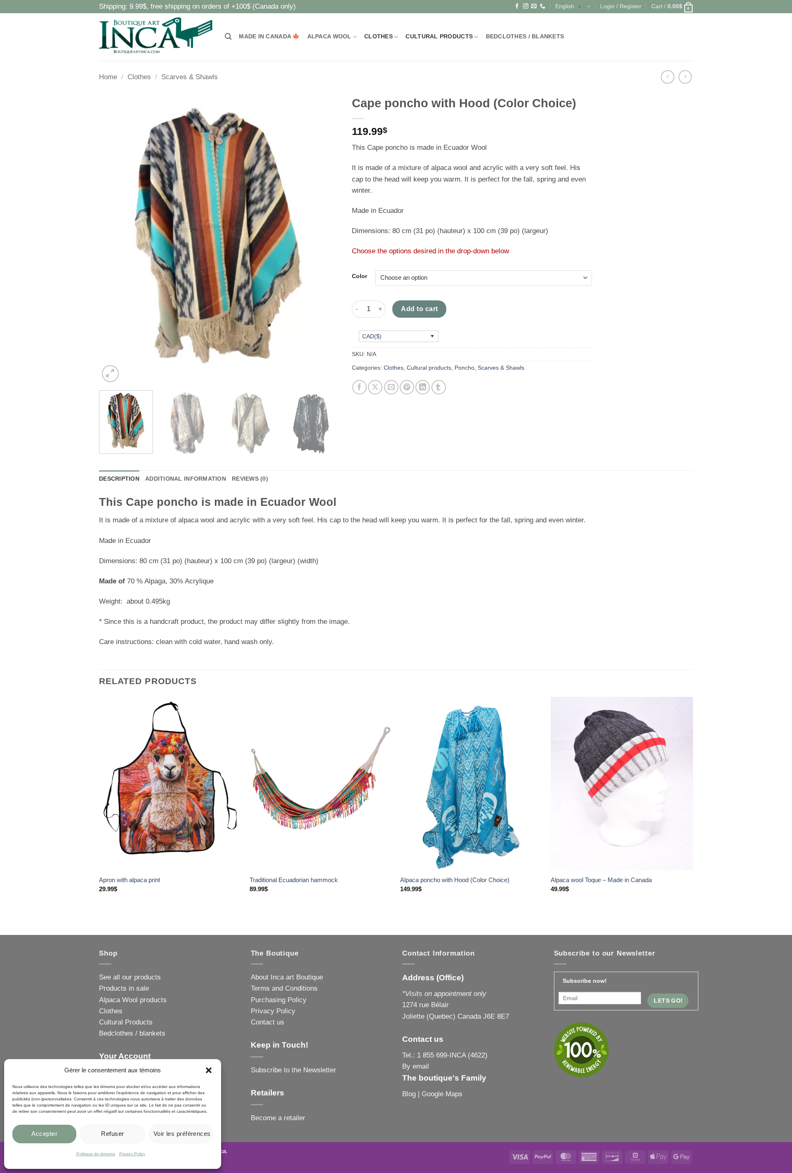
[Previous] (114, 237)
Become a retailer (278, 1118)
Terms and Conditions (284, 988)
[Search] (228, 36)
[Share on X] (375, 387)
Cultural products (439, 36)
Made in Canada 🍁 (269, 36)
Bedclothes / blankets (525, 36)
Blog (409, 1094)
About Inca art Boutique (287, 977)
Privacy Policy (132, 1154)
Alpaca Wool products (133, 1000)
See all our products (130, 977)
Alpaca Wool (329, 36)
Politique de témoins (95, 1154)
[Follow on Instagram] (525, 6)
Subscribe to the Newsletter (293, 1070)
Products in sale (124, 988)
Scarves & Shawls (189, 77)
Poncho (464, 368)
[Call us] (542, 6)
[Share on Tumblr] (438, 387)
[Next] (324, 237)
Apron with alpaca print (129, 879)
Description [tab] (119, 479)
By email (415, 1066)
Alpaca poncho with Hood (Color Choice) (454, 879)
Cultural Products (126, 1022)
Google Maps (442, 1094)
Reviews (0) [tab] (250, 479)
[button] (209, 1070)
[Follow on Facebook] (517, 6)
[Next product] (667, 77)
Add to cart (419, 308)
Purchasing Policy (278, 1000)
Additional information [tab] (185, 479)
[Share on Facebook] (359, 387)
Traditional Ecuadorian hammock (294, 879)
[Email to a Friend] (391, 387)
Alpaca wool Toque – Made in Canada (601, 879)
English (564, 6)
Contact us (267, 1022)
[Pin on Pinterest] (407, 387)
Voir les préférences (182, 1133)
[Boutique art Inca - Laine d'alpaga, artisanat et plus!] (155, 37)
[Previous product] (685, 77)
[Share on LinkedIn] (422, 387)
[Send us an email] (534, 6)
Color (359, 276)
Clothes (378, 36)
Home (108, 77)
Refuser (112, 1133)
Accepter (44, 1133)
